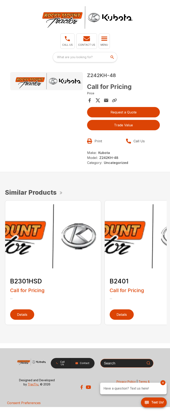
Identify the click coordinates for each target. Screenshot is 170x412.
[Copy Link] (114, 100)
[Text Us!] (154, 403)
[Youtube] (88, 387)
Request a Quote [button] (123, 112)
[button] (67, 41)
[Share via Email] (106, 100)
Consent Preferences (24, 403)
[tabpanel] (46, 82)
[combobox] (85, 57)
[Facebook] (81, 387)
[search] (112, 57)
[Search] (148, 363)
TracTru (33, 384)
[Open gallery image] (46, 81)
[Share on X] (97, 100)
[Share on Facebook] (89, 100)
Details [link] (22, 314)
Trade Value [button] (123, 125)
